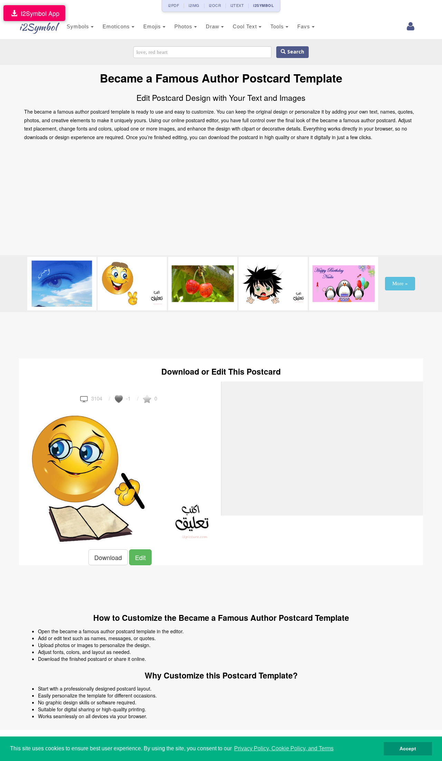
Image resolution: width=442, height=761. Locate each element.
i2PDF (174, 5)
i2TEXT (237, 5)
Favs (304, 26)
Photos (184, 26)
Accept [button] (408, 748)
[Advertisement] (221, 200)
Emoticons (117, 26)
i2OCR (215, 5)
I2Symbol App (38, 13)
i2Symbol (38, 27)
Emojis (153, 26)
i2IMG (194, 5)
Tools (278, 26)
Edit (140, 557)
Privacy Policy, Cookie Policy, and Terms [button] (284, 748)
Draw (213, 26)
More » (400, 283)
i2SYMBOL (263, 5)
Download (108, 557)
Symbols (79, 26)
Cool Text (246, 26)
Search (295, 52)
